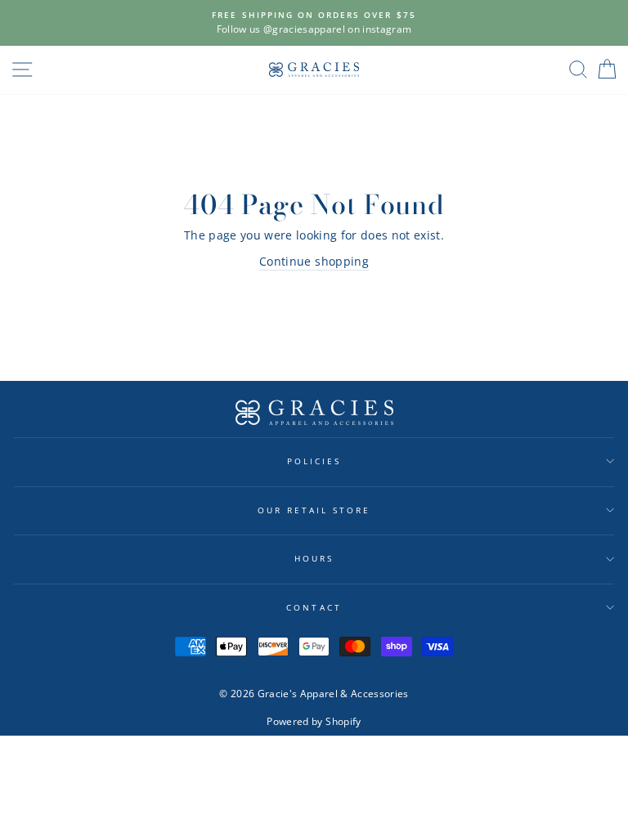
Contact (313, 607)
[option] (314, 23)
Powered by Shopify (314, 721)
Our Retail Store (314, 510)
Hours (314, 558)
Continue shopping (314, 261)
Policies (314, 461)
